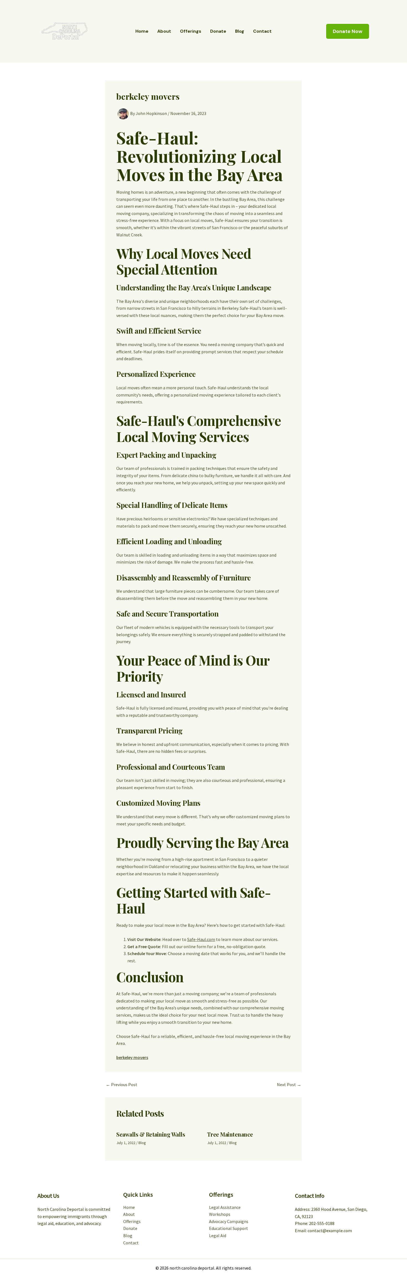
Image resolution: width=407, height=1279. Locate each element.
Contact (262, 31)
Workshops (219, 1214)
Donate (218, 31)
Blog (239, 31)
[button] (348, 31)
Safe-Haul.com (201, 939)
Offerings (190, 31)
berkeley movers (132, 1057)
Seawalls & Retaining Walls (150, 1134)
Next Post (289, 1084)
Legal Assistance (225, 1207)
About (164, 31)
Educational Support (228, 1228)
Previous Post (121, 1084)
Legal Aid (217, 1235)
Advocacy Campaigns (228, 1221)
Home (141, 31)
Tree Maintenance (230, 1134)
